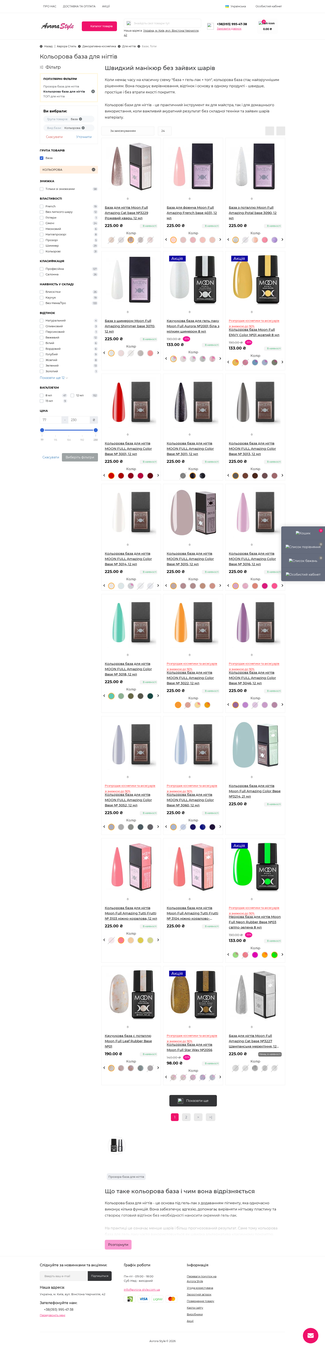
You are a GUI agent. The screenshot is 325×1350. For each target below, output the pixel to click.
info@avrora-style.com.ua (142, 1289)
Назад (48, 46)
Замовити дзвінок (229, 28)
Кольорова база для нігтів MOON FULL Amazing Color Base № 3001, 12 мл (128, 448)
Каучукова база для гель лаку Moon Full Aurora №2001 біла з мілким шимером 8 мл (193, 326)
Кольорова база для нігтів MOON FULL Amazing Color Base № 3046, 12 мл (252, 677)
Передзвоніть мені (52, 1315)
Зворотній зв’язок (199, 1294)
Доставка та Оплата (79, 6)
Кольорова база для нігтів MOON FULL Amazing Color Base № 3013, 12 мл (252, 448)
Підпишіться (99, 1276)
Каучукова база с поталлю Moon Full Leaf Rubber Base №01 (128, 1041)
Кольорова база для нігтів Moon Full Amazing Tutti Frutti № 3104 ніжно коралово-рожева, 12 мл (192, 913)
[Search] (129, 23)
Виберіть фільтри (80, 457)
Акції (106, 6)
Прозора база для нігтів (61, 86)
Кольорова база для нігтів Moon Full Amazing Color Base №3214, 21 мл (255, 791)
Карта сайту (195, 1307)
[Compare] (154, 161)
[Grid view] (280, 131)
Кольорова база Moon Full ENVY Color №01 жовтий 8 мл (254, 332)
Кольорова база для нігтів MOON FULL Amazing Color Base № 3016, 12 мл (252, 558)
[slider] (42, 430)
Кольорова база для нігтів (64, 91)
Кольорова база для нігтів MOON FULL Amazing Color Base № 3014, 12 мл (128, 558)
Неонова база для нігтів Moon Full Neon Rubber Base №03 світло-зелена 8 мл (255, 922)
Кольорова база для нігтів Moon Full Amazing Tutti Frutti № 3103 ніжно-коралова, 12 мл (131, 913)
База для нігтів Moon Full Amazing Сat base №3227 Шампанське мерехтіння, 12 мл (253, 1041)
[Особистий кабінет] (303, 574)
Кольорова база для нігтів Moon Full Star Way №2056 (189, 1047)
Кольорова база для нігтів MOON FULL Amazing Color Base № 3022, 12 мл (190, 677)
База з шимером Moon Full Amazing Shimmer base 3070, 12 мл (130, 326)
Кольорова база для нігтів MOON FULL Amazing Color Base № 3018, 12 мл (128, 669)
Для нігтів (129, 46)
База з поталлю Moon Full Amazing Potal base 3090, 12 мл (253, 212)
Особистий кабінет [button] (269, 6)
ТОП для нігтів (54, 96)
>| (210, 1117)
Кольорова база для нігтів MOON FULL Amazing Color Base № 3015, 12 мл (190, 558)
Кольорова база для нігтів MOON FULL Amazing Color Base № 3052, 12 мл (128, 799)
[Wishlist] (154, 153)
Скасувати (54, 137)
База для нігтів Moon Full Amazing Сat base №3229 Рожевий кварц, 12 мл (126, 212)
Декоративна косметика (99, 46)
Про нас (49, 6)
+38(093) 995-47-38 (232, 24)
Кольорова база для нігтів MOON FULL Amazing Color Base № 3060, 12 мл (190, 799)
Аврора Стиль (66, 46)
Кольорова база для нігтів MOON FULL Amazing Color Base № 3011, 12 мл (190, 448)
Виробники (195, 1314)
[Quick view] (154, 144)
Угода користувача (200, 1287)
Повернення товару (200, 1301)
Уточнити (84, 137)
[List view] (269, 131)
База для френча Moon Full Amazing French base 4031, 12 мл (192, 212)
